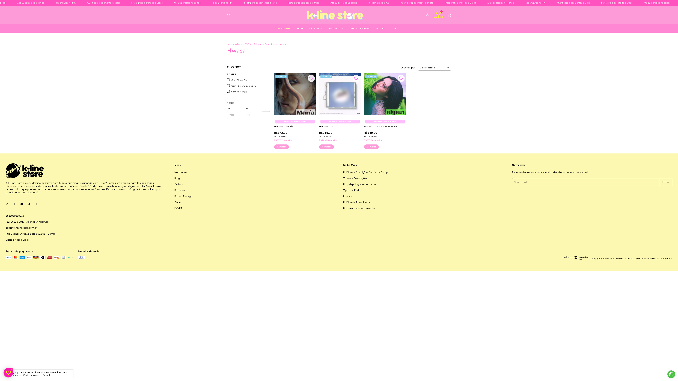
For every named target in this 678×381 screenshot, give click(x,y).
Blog (300, 28)
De (228, 108)
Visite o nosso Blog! (17, 239)
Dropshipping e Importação (359, 184)
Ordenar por (408, 67)
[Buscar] (229, 15)
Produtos (335, 28)
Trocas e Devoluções (355, 178)
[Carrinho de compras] (449, 15)
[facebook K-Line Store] (14, 204)
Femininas (270, 44)
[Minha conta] (427, 15)
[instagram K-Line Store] (7, 204)
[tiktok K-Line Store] (29, 204)
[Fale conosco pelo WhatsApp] (671, 374)
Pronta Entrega (360, 28)
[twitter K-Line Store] (36, 204)
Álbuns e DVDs (243, 44)
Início (229, 44)
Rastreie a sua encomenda (359, 208)
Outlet (380, 28)
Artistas (314, 28)
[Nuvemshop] (575, 259)
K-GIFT (394, 28)
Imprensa (348, 196)
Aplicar (266, 115)
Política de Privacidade (356, 202)
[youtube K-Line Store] (21, 204)
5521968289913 (15, 215)
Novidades (284, 28)
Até (246, 108)
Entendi (46, 375)
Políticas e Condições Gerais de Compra (366, 172)
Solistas (258, 44)
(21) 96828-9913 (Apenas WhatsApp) (27, 221)
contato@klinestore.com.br (21, 227)
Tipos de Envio (351, 190)
